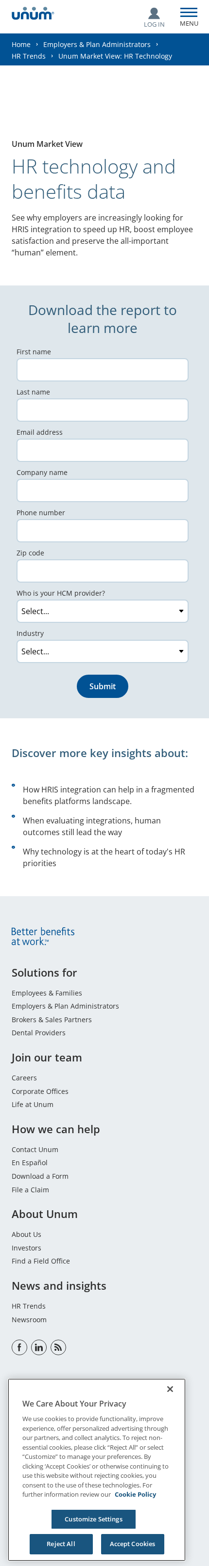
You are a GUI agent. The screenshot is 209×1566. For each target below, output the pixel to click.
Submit (102, 686)
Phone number (41, 512)
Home (21, 44)
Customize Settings (93, 1519)
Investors (26, 1247)
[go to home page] (33, 14)
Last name (33, 391)
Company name (42, 472)
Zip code (30, 552)
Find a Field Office (41, 1260)
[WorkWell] (58, 1347)
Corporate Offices (40, 1091)
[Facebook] (19, 1347)
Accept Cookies (133, 1543)
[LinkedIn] (39, 1347)
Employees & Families (47, 992)
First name (34, 351)
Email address (40, 432)
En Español (30, 1162)
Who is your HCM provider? (61, 593)
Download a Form (40, 1176)
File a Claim (30, 1189)
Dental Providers (39, 1032)
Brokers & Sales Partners (52, 1019)
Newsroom (29, 1319)
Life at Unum (32, 1104)
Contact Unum (35, 1149)
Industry (30, 633)
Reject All (61, 1543)
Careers (24, 1077)
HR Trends (29, 56)
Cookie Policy (135, 1494)
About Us (26, 1234)
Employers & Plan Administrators (97, 44)
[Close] (170, 1389)
